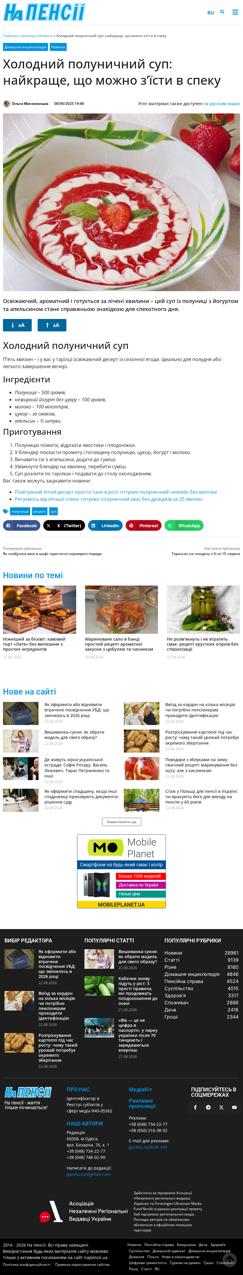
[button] (235, 12)
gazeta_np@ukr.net (148, 1147)
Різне (133, 1268)
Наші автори (85, 1123)
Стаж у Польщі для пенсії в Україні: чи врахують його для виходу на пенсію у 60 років (201, 796)
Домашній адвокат (169, 1250)
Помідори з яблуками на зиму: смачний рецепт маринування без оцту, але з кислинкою (201, 765)
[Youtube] (234, 1107)
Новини (46, 35)
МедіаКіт (140, 1089)
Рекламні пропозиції (142, 1103)
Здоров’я (218, 1244)
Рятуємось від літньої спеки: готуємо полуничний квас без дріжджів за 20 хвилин (108, 499)
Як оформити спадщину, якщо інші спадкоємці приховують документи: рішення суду (81, 796)
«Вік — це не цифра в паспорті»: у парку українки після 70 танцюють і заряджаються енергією (138, 1035)
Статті (146, 1268)
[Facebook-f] (195, 1107)
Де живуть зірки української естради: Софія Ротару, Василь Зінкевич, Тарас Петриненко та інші (76, 768)
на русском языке (221, 103)
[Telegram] (208, 1107)
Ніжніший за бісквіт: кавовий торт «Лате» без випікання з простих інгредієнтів (34, 644)
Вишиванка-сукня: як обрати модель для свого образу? (74, 734)
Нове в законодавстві (180, 1256)
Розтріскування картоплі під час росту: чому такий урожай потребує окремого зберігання (202, 737)
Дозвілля (136, 1256)
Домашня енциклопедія (25, 46)
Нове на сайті (29, 692)
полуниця (20, 511)
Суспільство (139, 1250)
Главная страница (19, 35)
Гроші (209, 1262)
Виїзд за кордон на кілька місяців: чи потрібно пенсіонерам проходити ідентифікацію (200, 710)
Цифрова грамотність (148, 1262)
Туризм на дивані (185, 1262)
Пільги (153, 1256)
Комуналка (186, 1244)
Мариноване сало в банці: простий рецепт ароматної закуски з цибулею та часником (119, 644)
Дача (203, 1244)
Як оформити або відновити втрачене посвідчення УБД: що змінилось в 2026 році (76, 710)
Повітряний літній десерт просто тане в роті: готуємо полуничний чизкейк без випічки (116, 492)
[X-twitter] (221, 1107)
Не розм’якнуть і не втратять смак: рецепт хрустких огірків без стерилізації (202, 644)
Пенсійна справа (159, 1244)
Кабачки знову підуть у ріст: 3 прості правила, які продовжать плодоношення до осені (138, 991)
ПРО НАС (78, 1089)
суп (53, 511)
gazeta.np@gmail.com (89, 1174)
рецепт (39, 511)
